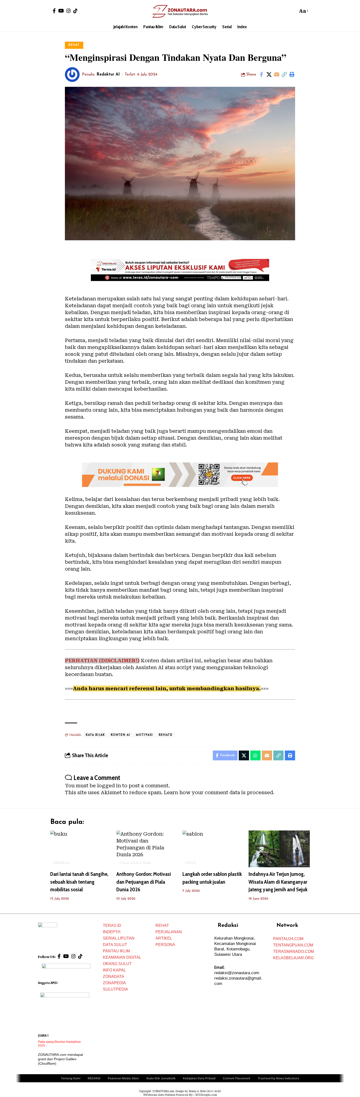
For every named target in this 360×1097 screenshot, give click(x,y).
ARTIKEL (164, 938)
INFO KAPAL (114, 970)
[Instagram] (68, 10)
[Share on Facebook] (261, 74)
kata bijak (95, 735)
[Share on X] (268, 74)
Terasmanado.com (293, 951)
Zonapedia (114, 983)
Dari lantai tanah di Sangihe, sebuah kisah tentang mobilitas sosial (79, 882)
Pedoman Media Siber (123, 1078)
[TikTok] (75, 10)
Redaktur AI (108, 75)
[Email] (276, 74)
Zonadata (113, 976)
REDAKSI (94, 1078)
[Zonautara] (180, 11)
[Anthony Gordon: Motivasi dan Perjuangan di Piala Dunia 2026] (147, 848)
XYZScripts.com (206, 1095)
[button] (292, 11)
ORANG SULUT (117, 964)
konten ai (120, 735)
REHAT (74, 45)
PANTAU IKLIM (116, 951)
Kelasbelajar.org (293, 958)
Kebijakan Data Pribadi (199, 1078)
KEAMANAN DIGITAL (122, 957)
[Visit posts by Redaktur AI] (72, 74)
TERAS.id (112, 925)
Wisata (258, 862)
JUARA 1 (43, 1035)
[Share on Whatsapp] (255, 755)
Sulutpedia (115, 989)
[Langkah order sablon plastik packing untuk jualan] (213, 848)
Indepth (111, 932)
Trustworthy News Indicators (278, 1078)
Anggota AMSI (48, 983)
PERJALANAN (169, 932)
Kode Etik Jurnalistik (161, 1078)
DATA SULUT (115, 945)
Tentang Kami (70, 1078)
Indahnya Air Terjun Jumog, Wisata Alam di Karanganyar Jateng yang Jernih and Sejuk (278, 882)
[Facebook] (54, 10)
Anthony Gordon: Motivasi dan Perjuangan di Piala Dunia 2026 (143, 882)
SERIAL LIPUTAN (118, 938)
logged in (109, 786)
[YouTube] (61, 10)
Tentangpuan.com (293, 945)
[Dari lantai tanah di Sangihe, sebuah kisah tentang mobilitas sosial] (80, 848)
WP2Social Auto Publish (159, 1095)
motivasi (144, 735)
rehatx (165, 735)
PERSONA (61, 862)
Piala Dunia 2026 (135, 862)
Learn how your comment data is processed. (219, 792)
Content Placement (236, 1078)
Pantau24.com (288, 939)
